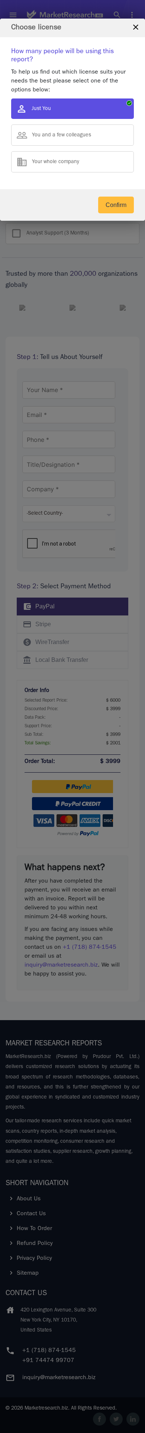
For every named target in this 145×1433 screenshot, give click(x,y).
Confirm (116, 205)
